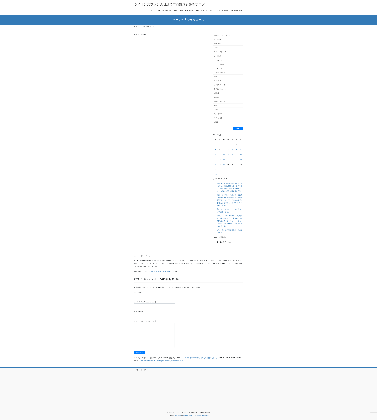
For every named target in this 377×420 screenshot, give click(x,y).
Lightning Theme (187, 415)
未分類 (216, 109)
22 (236, 159)
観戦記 (216, 122)
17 (215, 159)
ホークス (217, 76)
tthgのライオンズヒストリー (223, 35)
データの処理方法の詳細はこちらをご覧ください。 (200, 358)
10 (215, 154)
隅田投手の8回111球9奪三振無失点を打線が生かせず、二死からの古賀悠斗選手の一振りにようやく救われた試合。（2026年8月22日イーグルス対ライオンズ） (229, 221)
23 (241, 159)
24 (215, 164)
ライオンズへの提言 (220, 85)
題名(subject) (138, 311)
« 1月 (215, 174)
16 (241, 154)
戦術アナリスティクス (221, 101)
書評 (215, 105)
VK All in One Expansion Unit (201, 415)
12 (224, 154)
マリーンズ (217, 81)
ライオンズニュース (220, 89)
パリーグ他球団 (219, 64)
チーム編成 (217, 56)
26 (224, 164)
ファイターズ (218, 68)
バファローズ (218, 60)
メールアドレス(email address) (145, 302)
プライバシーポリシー (142, 370)
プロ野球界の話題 (219, 72)
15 (236, 154)
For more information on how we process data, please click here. (161, 361)
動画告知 (217, 97)
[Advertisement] (188, 389)
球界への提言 (218, 118)
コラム (216, 47)
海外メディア (218, 114)
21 (232, 159)
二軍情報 (217, 93)
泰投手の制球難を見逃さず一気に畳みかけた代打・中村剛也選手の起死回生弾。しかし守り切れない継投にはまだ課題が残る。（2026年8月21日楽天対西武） (229, 200)
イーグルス (217, 43)
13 (228, 154)
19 (224, 159)
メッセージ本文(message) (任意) (145, 321)
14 (232, 154)
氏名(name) (138, 292)
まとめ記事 (217, 39)
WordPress (178, 415)
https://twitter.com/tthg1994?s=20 (162, 271)
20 (228, 159)
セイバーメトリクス (220, 52)
